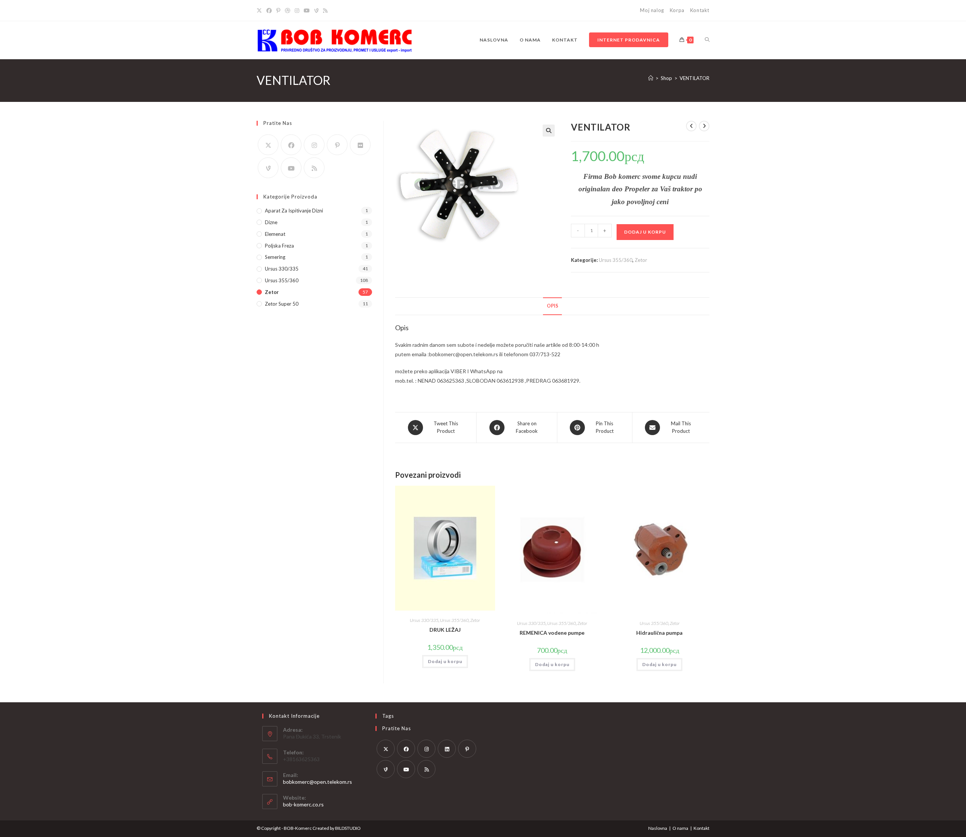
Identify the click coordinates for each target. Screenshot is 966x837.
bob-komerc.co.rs (303, 804)
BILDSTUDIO (348, 828)
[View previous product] (691, 126)
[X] (260, 10)
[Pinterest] (278, 10)
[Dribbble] (287, 10)
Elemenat (275, 234)
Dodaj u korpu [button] (445, 661)
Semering (275, 257)
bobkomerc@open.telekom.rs (317, 782)
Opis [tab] (552, 306)
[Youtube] (306, 10)
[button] (549, 131)
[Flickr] (360, 144)
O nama (680, 828)
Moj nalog (652, 10)
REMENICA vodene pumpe (552, 632)
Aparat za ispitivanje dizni (294, 211)
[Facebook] (269, 10)
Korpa (677, 10)
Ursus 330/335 (424, 620)
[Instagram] (296, 10)
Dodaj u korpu (645, 232)
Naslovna (657, 828)
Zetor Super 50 (281, 304)
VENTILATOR (694, 78)
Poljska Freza (279, 246)
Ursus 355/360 (615, 260)
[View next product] (704, 126)
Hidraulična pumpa (659, 632)
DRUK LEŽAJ (445, 629)
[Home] (650, 78)
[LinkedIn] (447, 749)
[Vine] (316, 10)
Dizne (271, 222)
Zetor (641, 260)
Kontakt (699, 10)
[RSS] (325, 10)
